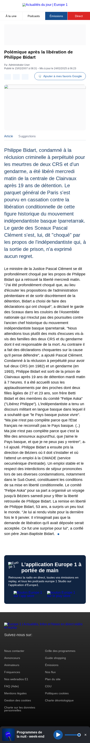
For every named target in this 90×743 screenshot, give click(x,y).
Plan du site (52, 679)
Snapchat (35, 642)
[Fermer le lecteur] (85, 734)
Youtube (28, 642)
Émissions (56, 16)
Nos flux (50, 672)
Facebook (21, 642)
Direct (79, 16)
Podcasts (34, 16)
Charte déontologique (59, 700)
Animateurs (11, 665)
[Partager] (7, 77)
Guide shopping (55, 658)
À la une (11, 16)
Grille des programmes (60, 651)
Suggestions (27, 136)
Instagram (14, 642)
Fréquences (12, 672)
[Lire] (58, 734)
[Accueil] (45, 4)
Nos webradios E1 (16, 679)
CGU (48, 686)
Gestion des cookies (17, 700)
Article (8, 136)
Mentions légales (15, 693)
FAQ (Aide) (11, 686)
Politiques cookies (57, 693)
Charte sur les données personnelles (19, 709)
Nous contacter (14, 651)
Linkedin (42, 642)
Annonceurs (12, 658)
